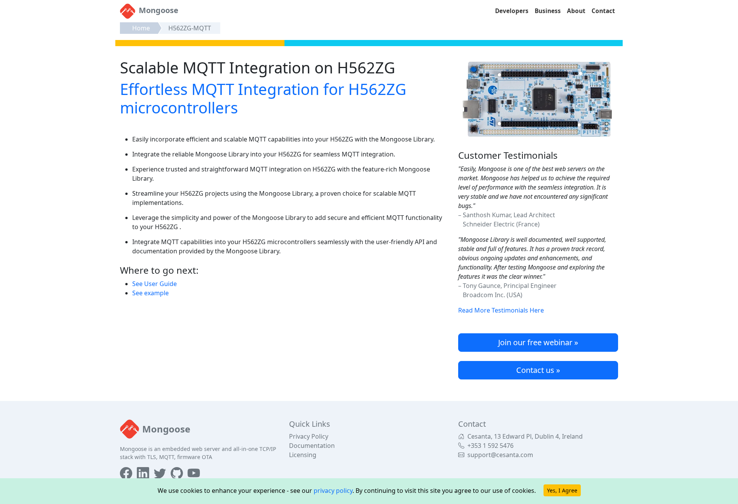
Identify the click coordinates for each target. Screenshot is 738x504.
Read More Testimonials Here (501, 310)
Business (548, 11)
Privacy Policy (308, 436)
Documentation (312, 445)
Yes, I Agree (562, 490)
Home (141, 28)
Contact (603, 11)
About (576, 11)
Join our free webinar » (538, 342)
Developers (512, 11)
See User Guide (154, 283)
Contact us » (538, 370)
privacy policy (333, 490)
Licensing (302, 455)
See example (150, 293)
